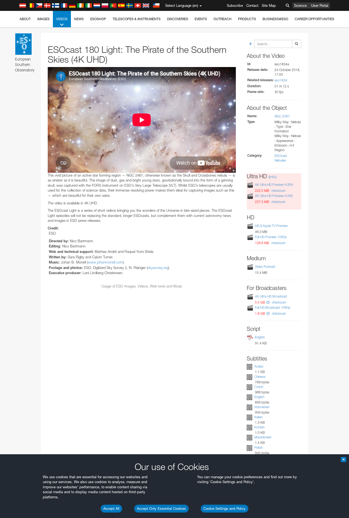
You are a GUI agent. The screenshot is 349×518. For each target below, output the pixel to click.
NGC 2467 (282, 116)
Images (43, 19)
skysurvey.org (158, 267)
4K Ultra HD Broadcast (271, 296)
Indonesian (261, 407)
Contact (252, 5)
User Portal (319, 5)
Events (201, 19)
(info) (272, 176)
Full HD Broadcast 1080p (272, 307)
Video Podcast (265, 267)
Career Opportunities (314, 19)
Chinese (259, 377)
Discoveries (177, 19)
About (25, 19)
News (79, 19)
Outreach (222, 19)
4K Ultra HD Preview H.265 (274, 196)
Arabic (258, 366)
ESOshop (98, 19)
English (260, 337)
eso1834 (281, 80)
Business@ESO (275, 19)
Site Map (269, 5)
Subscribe (235, 5)
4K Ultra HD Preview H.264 (274, 185)
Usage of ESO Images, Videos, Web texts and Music (141, 286)
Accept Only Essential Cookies (161, 508)
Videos (62, 19)
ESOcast (281, 156)
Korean (259, 427)
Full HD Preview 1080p (271, 237)
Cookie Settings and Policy (224, 508)
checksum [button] (277, 191)
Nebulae (280, 160)
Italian (258, 417)
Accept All (111, 508)
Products (247, 19)
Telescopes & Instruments (137, 19)
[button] (268, 302)
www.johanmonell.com (105, 262)
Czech (258, 387)
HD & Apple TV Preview (271, 226)
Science (300, 5)
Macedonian (262, 437)
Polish (258, 448)
